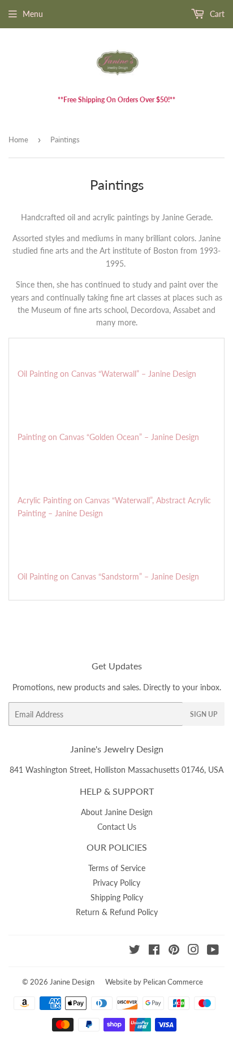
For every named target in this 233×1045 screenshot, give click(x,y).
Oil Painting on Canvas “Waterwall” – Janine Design (107, 373)
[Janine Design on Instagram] (193, 951)
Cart (216, 14)
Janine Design (72, 981)
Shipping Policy (116, 897)
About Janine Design (117, 812)
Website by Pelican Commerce (154, 981)
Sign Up (203, 714)
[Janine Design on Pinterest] (174, 951)
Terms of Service (116, 868)
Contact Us (116, 826)
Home (18, 139)
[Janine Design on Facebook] (154, 951)
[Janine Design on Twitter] (134, 951)
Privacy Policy (116, 882)
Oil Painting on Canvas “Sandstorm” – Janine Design (108, 576)
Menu (33, 14)
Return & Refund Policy (117, 912)
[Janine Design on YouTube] (213, 951)
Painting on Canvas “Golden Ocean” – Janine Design (108, 437)
